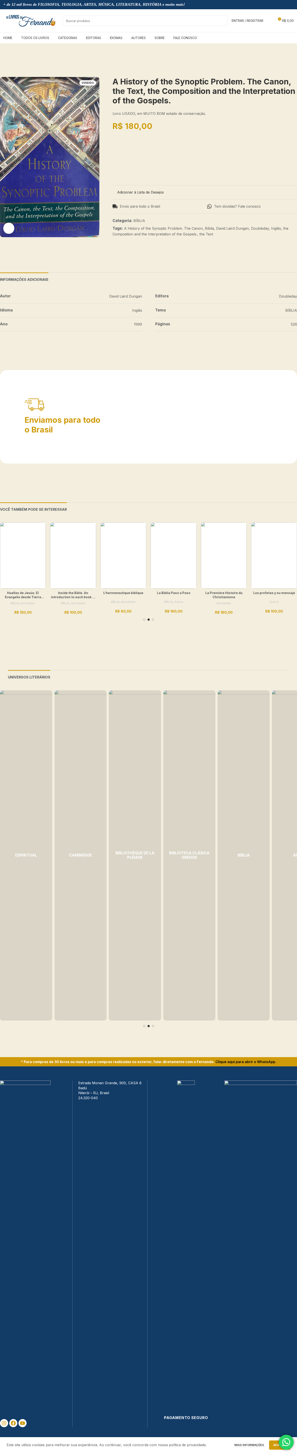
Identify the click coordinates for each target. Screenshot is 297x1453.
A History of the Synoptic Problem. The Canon (163, 228)
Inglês (276, 228)
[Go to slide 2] (149, 619)
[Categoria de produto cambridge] (80, 855)
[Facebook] (13, 1423)
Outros (178, 602)
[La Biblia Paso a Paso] (173, 555)
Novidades (28, 603)
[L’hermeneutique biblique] (123, 555)
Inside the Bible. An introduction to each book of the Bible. (73, 597)
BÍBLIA (139, 220)
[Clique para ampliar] (8, 228)
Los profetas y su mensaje (274, 593)
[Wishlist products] (269, 20)
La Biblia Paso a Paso (173, 593)
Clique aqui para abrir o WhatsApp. (245, 1062)
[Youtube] (22, 1423)
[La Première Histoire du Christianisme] (224, 555)
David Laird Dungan (232, 228)
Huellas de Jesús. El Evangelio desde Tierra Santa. (23, 597)
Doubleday (260, 228)
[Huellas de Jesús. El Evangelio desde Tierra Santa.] (23, 555)
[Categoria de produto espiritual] (26, 855)
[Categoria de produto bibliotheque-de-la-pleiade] (135, 855)
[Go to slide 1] (144, 619)
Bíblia (209, 228)
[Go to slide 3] (153, 619)
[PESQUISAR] (222, 21)
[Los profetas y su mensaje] (274, 555)
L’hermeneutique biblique (123, 593)
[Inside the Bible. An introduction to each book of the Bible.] (73, 555)
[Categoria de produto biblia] (244, 855)
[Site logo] (30, 20)
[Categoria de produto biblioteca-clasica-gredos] (189, 855)
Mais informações (249, 1445)
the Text (206, 234)
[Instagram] (4, 1423)
